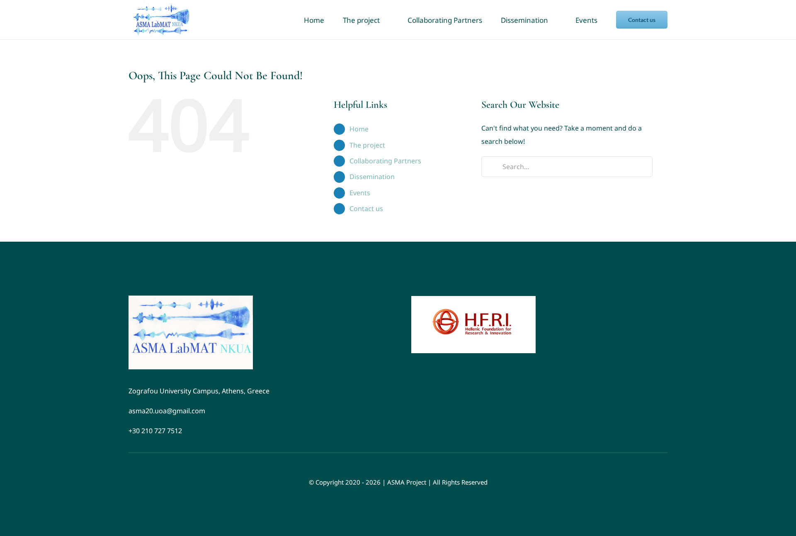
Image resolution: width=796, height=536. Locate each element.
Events (359, 192)
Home (359, 128)
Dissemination (372, 176)
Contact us (366, 208)
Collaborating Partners (385, 160)
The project (367, 145)
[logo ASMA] (191, 298)
